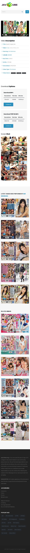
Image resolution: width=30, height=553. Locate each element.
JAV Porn (4, 522)
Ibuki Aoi (4, 529)
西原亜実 (10, 55)
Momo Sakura (18, 529)
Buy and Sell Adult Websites (8, 507)
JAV (2, 515)
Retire (24, 73)
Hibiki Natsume (5, 526)
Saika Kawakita (21, 526)
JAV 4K (16, 515)
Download (8, 104)
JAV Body (23, 515)
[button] (24, 34)
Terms (2, 493)
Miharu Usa (13, 526)
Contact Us (3, 491)
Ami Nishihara (12, 51)
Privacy (2, 495)
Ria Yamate (4, 533)
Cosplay (19, 73)
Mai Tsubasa (16, 522)
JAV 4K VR (10, 529)
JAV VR (9, 522)
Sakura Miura (12, 533)
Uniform (13, 73)
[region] (15, 28)
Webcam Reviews (5, 500)
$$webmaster (4, 497)
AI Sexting (3, 503)
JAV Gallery (4, 519)
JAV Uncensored (9, 515)
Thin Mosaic (13, 69)
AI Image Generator (5, 505)
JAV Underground (13, 519)
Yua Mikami (21, 519)
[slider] (13, 34)
